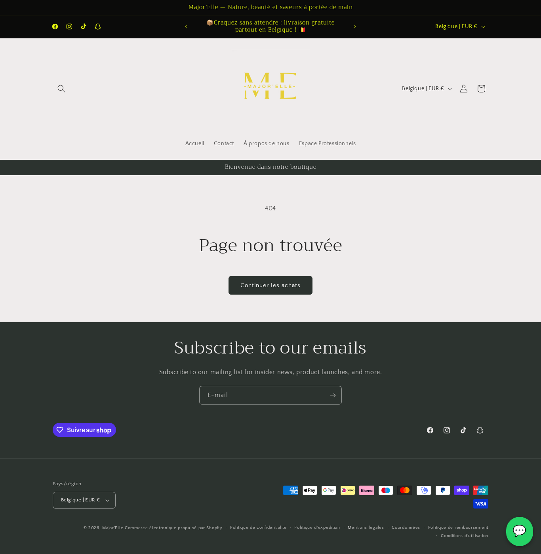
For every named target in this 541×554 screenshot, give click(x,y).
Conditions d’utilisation (464, 535)
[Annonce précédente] (186, 26)
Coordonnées (406, 527)
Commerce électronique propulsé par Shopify (173, 528)
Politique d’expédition (317, 527)
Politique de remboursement (458, 527)
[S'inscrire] (332, 395)
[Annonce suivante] (355, 26)
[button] (61, 88)
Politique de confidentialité (258, 527)
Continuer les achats (270, 285)
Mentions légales (366, 527)
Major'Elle (112, 528)
